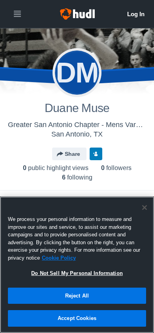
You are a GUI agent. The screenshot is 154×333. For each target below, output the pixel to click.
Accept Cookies (77, 318)
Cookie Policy (59, 258)
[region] (77, 264)
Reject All (77, 296)
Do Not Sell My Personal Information (77, 273)
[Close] (144, 207)
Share (72, 154)
